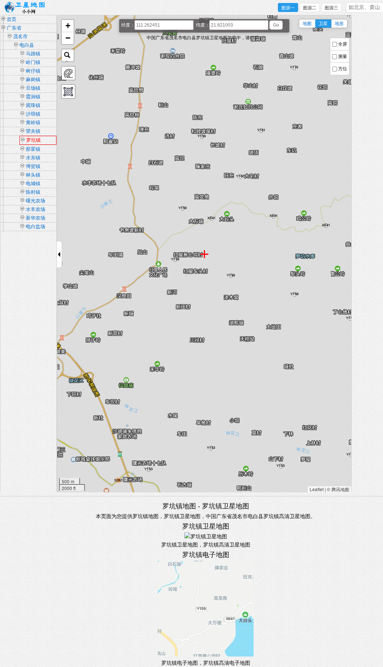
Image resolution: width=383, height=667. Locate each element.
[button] (68, 26)
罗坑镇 (33, 140)
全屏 (342, 44)
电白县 (26, 45)
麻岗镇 (33, 79)
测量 (342, 56)
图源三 (331, 7)
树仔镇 (33, 71)
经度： (128, 25)
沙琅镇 (33, 114)
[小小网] (26, 8)
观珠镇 (33, 105)
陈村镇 (33, 192)
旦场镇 (33, 88)
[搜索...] (68, 55)
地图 (307, 23)
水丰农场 (35, 209)
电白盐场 (35, 226)
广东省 (14, 28)
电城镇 (33, 183)
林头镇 (33, 175)
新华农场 (35, 218)
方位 (342, 68)
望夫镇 (33, 131)
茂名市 (20, 36)
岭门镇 (33, 62)
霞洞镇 (33, 97)
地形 (339, 23)
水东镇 (33, 157)
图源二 (309, 7)
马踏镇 (33, 53)
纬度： (202, 25)
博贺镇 (33, 166)
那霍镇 (33, 149)
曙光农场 (35, 201)
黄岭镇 (33, 122)
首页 (11, 19)
